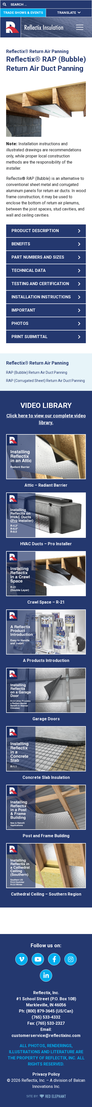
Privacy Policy (46, 1074)
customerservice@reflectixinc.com (46, 1035)
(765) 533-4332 (46, 1017)
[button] (46, 231)
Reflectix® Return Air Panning (37, 363)
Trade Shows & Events (23, 13)
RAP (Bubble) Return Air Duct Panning (36, 372)
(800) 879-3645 (40, 1011)
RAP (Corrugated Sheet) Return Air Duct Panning (45, 381)
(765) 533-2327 (50, 1023)
